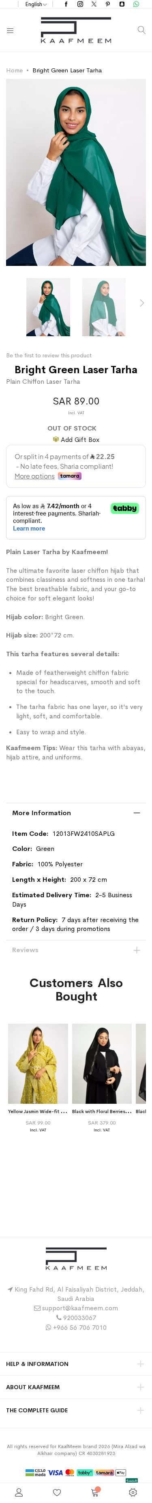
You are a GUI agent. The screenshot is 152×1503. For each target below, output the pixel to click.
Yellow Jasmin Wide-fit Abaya (41, 1111)
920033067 (79, 1318)
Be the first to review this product (49, 355)
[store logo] (76, 30)
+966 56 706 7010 (80, 1327)
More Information (41, 813)
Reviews (25, 950)
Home (14, 70)
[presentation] (142, 303)
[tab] (76, 813)
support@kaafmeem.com (80, 1308)
